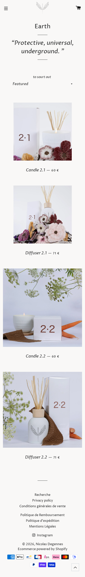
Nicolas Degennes (49, 544)
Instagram (44, 535)
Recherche (42, 495)
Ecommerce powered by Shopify (42, 549)
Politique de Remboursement (42, 515)
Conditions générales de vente (42, 506)
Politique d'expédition (42, 521)
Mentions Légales (42, 526)
